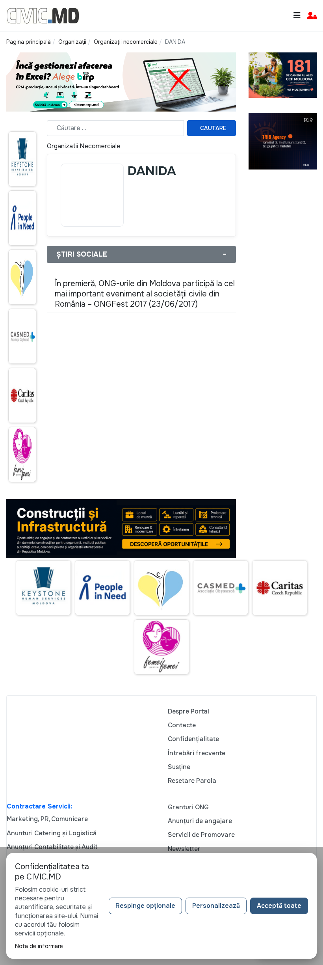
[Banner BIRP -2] (121, 81)
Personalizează (216, 906)
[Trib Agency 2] (283, 141)
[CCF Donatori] (283, 74)
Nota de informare (39, 946)
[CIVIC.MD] (42, 15)
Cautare (213, 128)
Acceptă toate (279, 906)
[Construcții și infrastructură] (121, 528)
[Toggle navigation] (297, 15)
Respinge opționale (145, 906)
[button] (312, 16)
